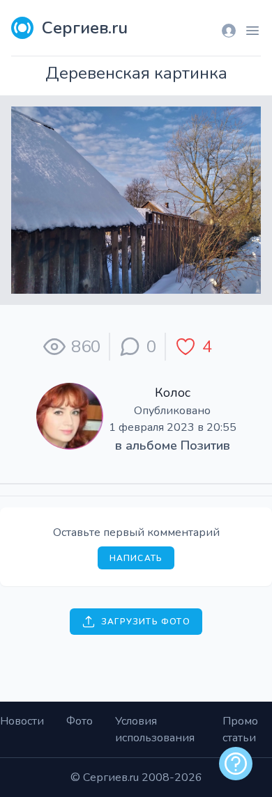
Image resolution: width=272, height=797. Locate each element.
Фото (79, 721)
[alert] (235, 763)
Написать (136, 558)
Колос (172, 392)
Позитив (205, 445)
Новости (22, 721)
